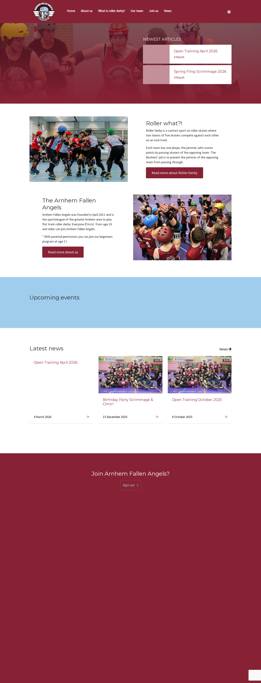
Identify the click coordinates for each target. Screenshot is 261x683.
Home (71, 11)
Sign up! (129, 485)
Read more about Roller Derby (174, 172)
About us (87, 11)
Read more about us (63, 252)
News (168, 11)
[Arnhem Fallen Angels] (44, 11)
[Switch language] (229, 12)
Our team (137, 11)
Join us (153, 11)
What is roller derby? (111, 11)
